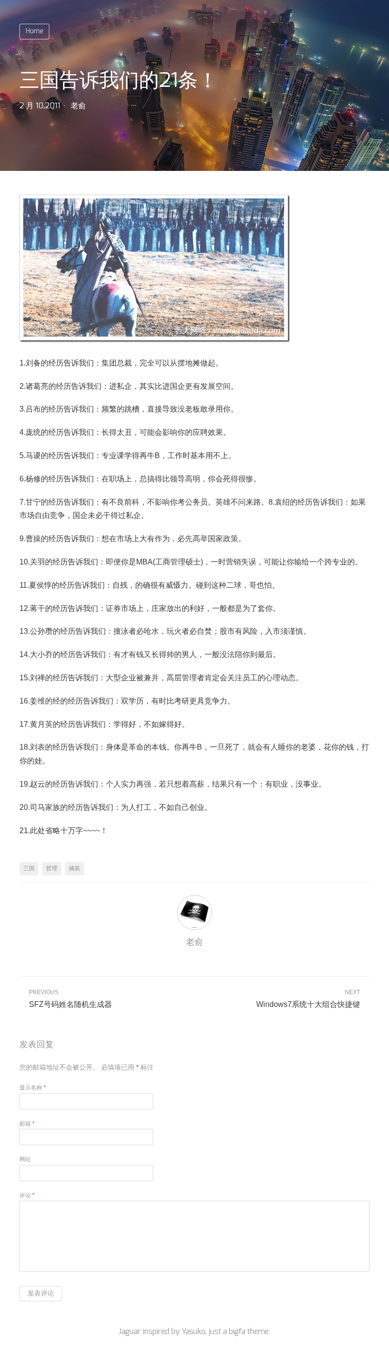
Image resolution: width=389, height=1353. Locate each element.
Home (34, 31)
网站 (25, 1159)
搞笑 (74, 868)
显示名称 (32, 1087)
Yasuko (193, 1331)
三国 (29, 868)
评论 (27, 1195)
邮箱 (27, 1123)
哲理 (51, 868)
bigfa (237, 1331)
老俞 (78, 106)
